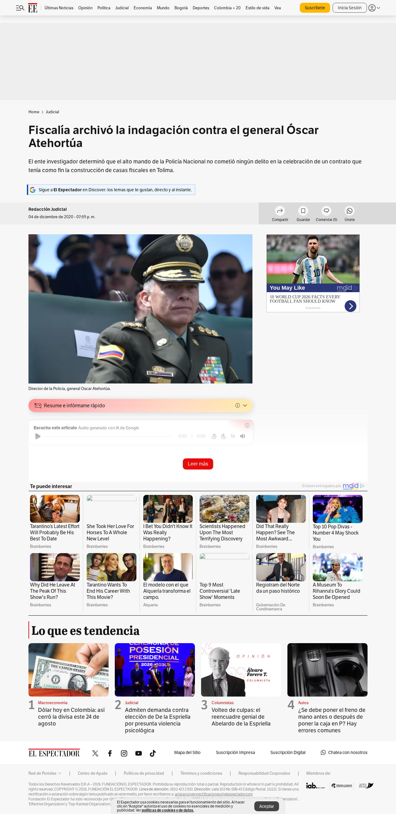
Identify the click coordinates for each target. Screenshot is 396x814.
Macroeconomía (52, 702)
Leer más (198, 463)
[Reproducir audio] (38, 436)
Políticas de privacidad (144, 773)
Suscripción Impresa (235, 752)
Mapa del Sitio (187, 752)
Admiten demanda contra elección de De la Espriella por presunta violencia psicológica (158, 720)
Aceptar (266, 806)
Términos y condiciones (201, 773)
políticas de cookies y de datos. (168, 810)
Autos (303, 702)
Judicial (131, 702)
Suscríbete (315, 8)
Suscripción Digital (287, 752)
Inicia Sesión (350, 8)
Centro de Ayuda (92, 773)
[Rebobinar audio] (214, 436)
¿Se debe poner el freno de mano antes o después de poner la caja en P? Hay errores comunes (331, 720)
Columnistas (223, 702)
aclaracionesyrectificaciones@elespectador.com (214, 794)
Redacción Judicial (47, 209)
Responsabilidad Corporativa (264, 773)
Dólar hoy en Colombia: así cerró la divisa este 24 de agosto (71, 716)
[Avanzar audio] (223, 436)
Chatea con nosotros (348, 752)
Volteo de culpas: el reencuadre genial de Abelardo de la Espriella (241, 716)
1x (233, 436)
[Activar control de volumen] (242, 436)
